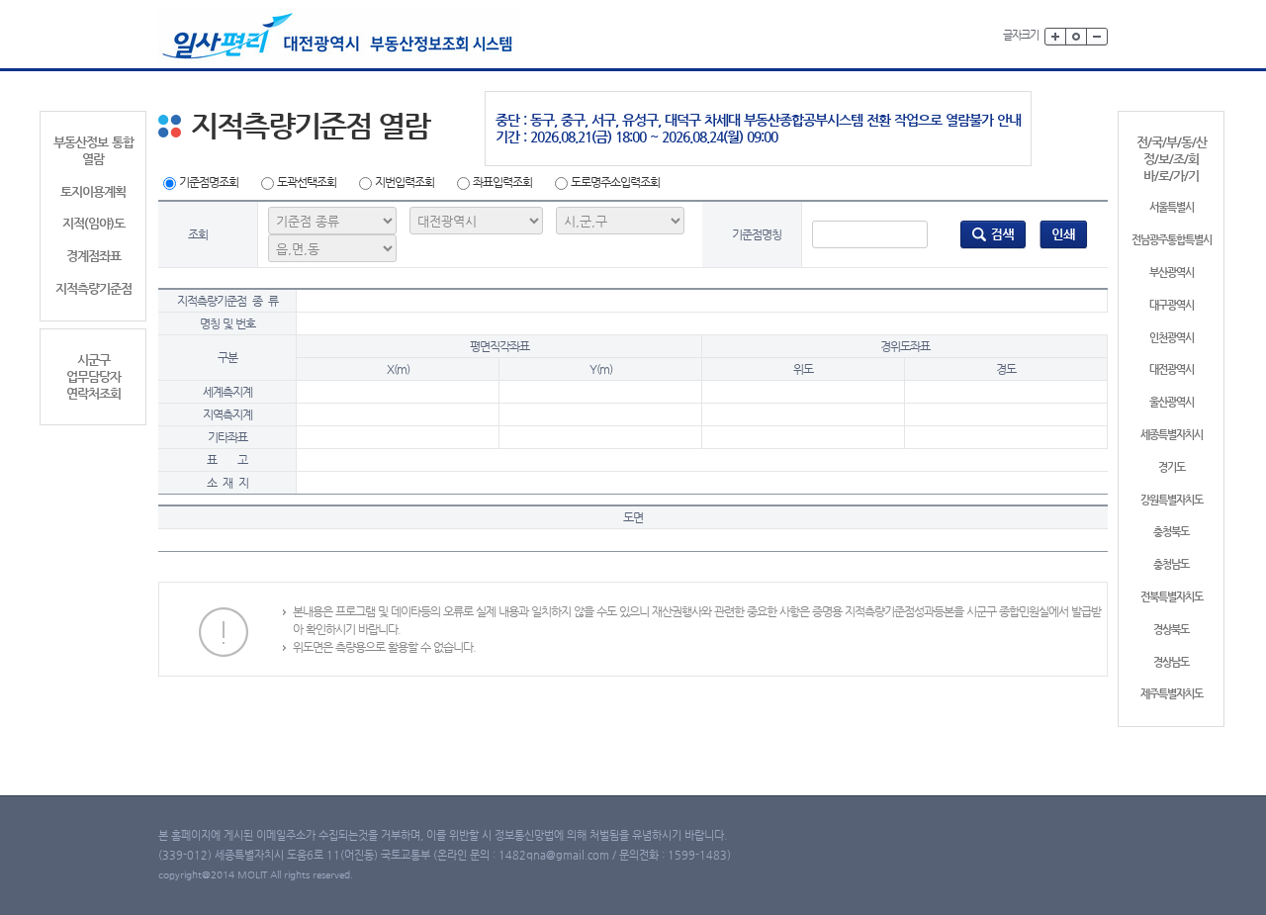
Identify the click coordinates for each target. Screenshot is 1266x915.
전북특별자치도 (1171, 597)
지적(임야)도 (93, 223)
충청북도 (1171, 531)
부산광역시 (1171, 272)
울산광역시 (1171, 402)
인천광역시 (1171, 337)
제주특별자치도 (1171, 693)
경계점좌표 (93, 255)
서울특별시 (1171, 207)
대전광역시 (1171, 369)
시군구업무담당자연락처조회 (93, 376)
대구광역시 (1171, 305)
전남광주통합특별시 (1171, 239)
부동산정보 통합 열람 (93, 150)
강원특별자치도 (1171, 500)
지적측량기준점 (93, 288)
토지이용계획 (93, 191)
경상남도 (1171, 662)
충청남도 (1171, 564)
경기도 (1171, 467)
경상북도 (1171, 629)
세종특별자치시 (1171, 434)
